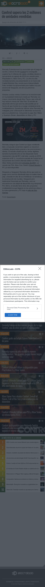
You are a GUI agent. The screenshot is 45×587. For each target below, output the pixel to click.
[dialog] (22, 293)
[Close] (40, 269)
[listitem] (22, 308)
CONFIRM (12, 315)
